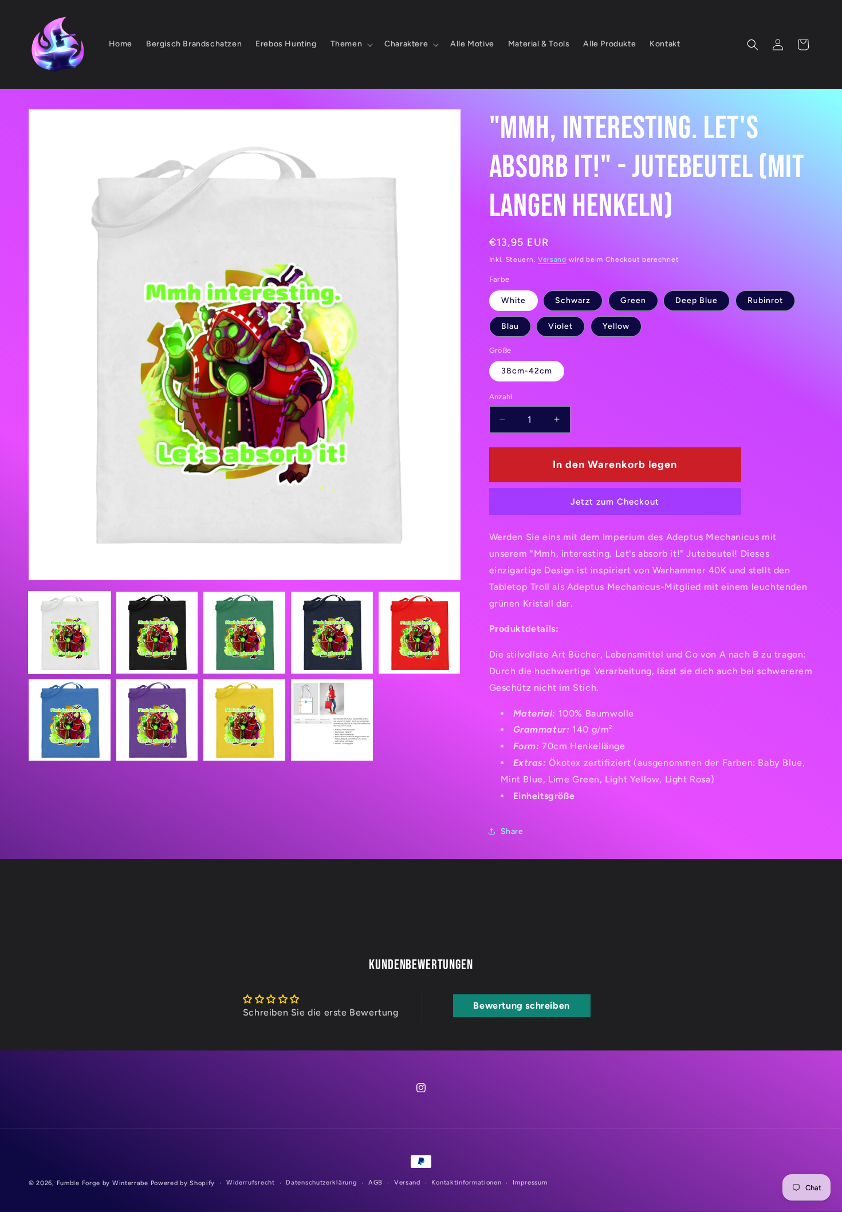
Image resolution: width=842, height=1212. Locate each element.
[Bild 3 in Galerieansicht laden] (244, 633)
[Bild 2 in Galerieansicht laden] (157, 633)
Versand (552, 259)
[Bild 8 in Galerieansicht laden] (244, 720)
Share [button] (512, 831)
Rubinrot (765, 300)
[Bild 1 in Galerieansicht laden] (70, 633)
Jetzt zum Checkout (614, 502)
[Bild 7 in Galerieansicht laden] (157, 720)
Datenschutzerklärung (321, 1182)
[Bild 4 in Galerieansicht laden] (332, 633)
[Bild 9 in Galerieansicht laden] (332, 720)
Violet (560, 326)
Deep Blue (696, 300)
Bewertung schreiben (521, 1005)
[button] (351, 44)
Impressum (530, 1182)
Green (633, 300)
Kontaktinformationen (466, 1182)
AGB (375, 1182)
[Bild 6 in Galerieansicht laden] (70, 720)
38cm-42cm (526, 371)
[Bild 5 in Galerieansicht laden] (420, 633)
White (513, 300)
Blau (510, 326)
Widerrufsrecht (250, 1182)
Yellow (616, 326)
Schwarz (573, 300)
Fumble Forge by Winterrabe (102, 1183)
